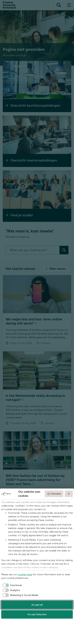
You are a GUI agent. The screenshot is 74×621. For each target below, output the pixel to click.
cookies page (25, 574)
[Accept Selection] (69, 494)
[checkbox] (11, 585)
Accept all (37, 605)
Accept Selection (37, 614)
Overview (56, 493)
